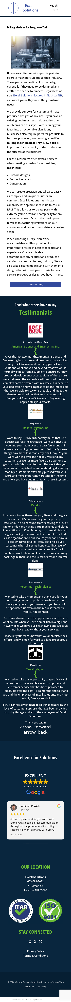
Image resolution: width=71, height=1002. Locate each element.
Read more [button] (16, 834)
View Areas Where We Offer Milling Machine (24, 1000)
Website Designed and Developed (30, 982)
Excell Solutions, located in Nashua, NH (37, 95)
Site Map (42, 986)
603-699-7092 (35, 881)
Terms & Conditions (35, 955)
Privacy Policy (35, 951)
